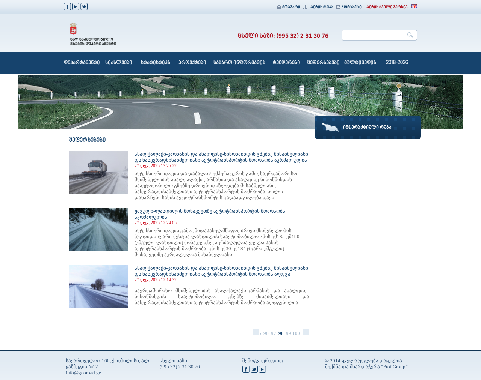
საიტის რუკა (321, 7)
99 (288, 333)
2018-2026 (397, 63)
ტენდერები (286, 63)
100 (296, 333)
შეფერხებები (323, 63)
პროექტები (192, 63)
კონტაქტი (352, 7)
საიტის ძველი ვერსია (386, 7)
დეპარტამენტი (82, 63)
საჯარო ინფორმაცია (239, 63)
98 (281, 333)
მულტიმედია (360, 63)
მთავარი (291, 7)
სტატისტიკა (155, 63)
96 (266, 333)
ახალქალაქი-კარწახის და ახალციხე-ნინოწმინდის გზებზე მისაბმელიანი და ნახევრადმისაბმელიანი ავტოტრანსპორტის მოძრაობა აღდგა (221, 271)
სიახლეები (118, 63)
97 (273, 333)
